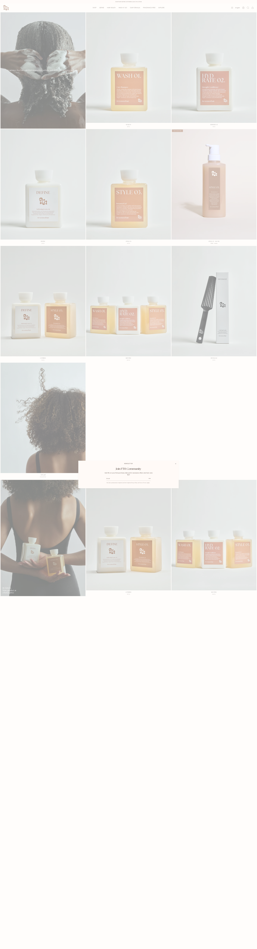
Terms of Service (143, 482)
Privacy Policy (134, 482)
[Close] (176, 464)
